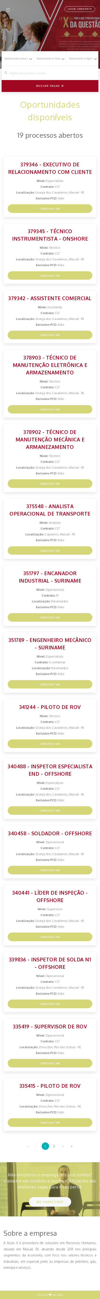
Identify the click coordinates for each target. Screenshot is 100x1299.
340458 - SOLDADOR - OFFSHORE (50, 833)
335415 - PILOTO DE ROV (50, 1086)
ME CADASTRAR (50, 1202)
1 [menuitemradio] (45, 1146)
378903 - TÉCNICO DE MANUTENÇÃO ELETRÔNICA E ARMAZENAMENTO (50, 365)
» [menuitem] (72, 1146)
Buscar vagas (48, 85)
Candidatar (50, 208)
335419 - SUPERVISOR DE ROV (50, 1026)
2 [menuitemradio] (54, 1146)
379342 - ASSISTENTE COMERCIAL (50, 298)
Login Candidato (80, 9)
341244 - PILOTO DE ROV (50, 707)
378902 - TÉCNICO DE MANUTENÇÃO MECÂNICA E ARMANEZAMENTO (50, 439)
